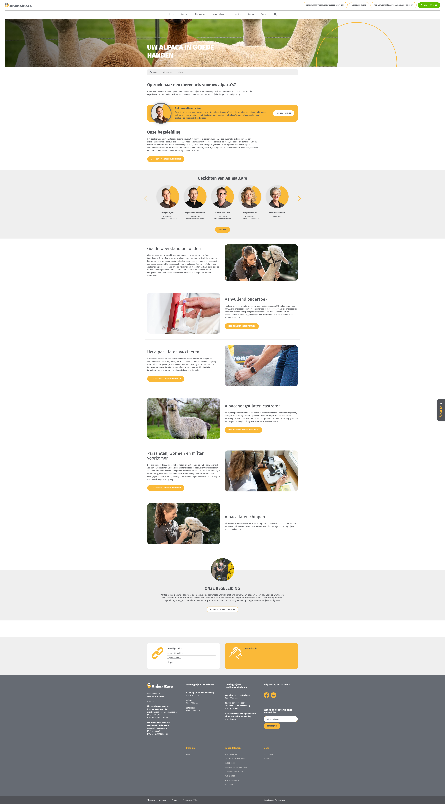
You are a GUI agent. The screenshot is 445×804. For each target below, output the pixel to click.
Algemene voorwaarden (156, 800)
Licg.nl (170, 662)
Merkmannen (280, 800)
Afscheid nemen (232, 780)
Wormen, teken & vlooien (236, 767)
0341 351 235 (152, 701)
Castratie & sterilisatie (235, 759)
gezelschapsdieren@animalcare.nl (162, 712)
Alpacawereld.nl (174, 658)
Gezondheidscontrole (235, 772)
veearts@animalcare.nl (157, 728)
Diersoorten (167, 72)
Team (188, 754)
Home (155, 72)
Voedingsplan (231, 754)
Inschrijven (272, 726)
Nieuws (267, 759)
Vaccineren (230, 763)
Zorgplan (229, 785)
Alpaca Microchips (175, 653)
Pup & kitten (230, 776)
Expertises (268, 754)
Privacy (174, 800)
